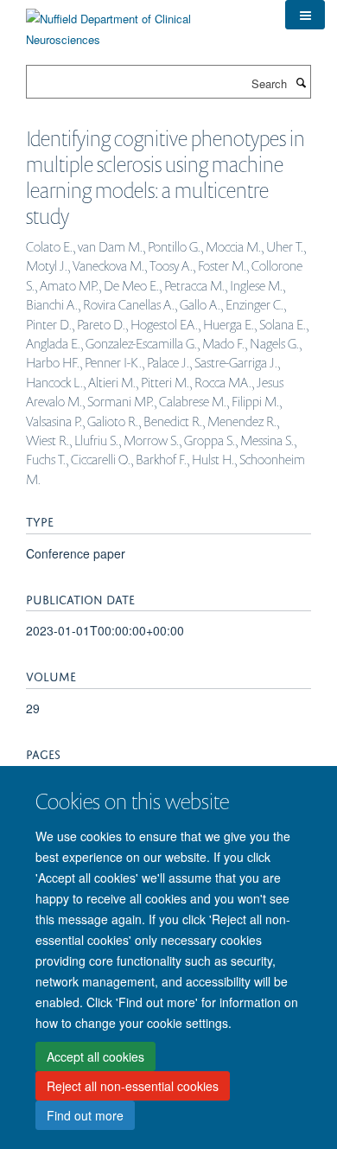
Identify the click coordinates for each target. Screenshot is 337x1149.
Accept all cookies (95, 1056)
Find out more (85, 1115)
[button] (305, 14)
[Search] (300, 82)
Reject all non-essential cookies (133, 1086)
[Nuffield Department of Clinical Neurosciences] (142, 23)
